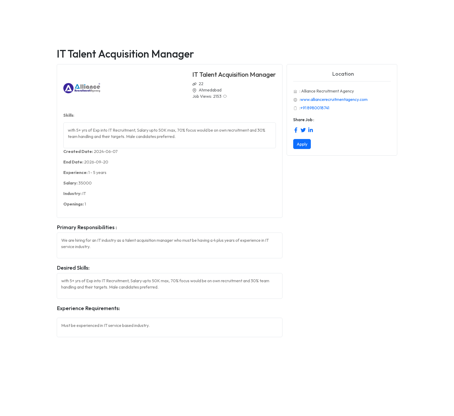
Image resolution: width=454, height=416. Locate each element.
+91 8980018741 (314, 107)
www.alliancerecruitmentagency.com (334, 99)
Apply (302, 144)
